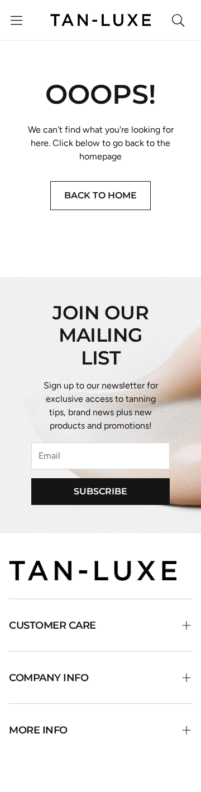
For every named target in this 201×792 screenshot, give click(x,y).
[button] (16, 20)
